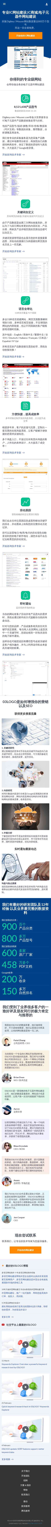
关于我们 (25, 1471)
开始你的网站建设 (25, 1250)
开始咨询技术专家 (12, 154)
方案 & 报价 (25, 1485)
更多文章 (6, 1317)
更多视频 (6, 1459)
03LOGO (25, 4)
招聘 (25, 1480)
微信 (25, 1501)
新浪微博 (25, 1506)
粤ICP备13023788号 (35, 1523)
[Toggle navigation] (4, 4)
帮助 (25, 1490)
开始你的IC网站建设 (25, 35)
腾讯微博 (25, 1510)
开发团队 (25, 1475)
